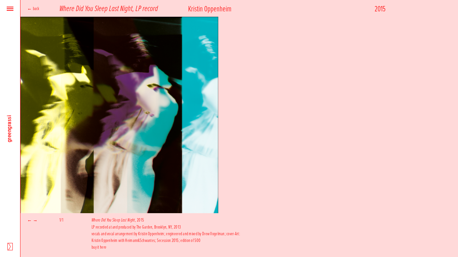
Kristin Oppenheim (209, 8)
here (103, 247)
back (36, 8)
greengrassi (9, 128)
